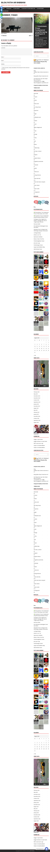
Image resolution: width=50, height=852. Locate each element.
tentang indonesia (37, 175)
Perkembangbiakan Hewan (39, 241)
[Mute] (45, 385)
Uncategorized (36, 192)
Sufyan (35, 445)
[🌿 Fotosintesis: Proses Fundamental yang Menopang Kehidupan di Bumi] (41, 19)
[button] (41, 373)
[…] (42, 46)
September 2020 (37, 420)
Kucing (35, 137)
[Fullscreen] (47, 385)
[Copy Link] (1, 22)
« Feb (35, 355)
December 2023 (37, 396)
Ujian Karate (40, 439)
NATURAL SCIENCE (37, 151)
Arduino (35, 100)
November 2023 (37, 398)
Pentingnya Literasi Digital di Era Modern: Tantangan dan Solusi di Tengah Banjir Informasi (40, 221)
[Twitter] (1, 10)
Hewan (35, 124)
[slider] (39, 784)
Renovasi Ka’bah (37, 224)
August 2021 (36, 408)
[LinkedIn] (1, 12)
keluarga (35, 134)
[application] (41, 373)
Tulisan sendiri (16, 8)
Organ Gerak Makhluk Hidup (39, 247)
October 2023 (36, 400)
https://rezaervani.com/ (43, 76)
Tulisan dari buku (4, 11)
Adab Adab (36, 93)
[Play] (35, 385)
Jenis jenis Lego (37, 243)
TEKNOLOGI (36, 171)
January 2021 (36, 414)
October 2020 (36, 418)
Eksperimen (36, 110)
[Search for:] (41, 56)
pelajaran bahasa (37, 158)
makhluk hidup (36, 147)
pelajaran (35, 154)
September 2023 (37, 402)
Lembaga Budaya (37, 232)
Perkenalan (8, 8)
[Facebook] (1, 7)
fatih (34, 443)
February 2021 (36, 412)
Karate (35, 130)
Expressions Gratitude (38, 236)
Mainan (35, 144)
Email (2, 60)
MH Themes (32, 850)
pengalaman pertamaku (38, 161)
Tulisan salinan (40, 8)
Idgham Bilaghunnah (38, 127)
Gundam (35, 120)
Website (2, 64)
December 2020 (37, 416)
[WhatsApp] (1, 15)
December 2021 (37, 406)
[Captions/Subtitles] (44, 385)
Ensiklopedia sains (37, 117)
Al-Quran (35, 96)
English (35, 113)
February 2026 (36, 391)
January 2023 (36, 404)
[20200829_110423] (16, 31)
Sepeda (35, 168)
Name (2, 57)
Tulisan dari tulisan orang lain (28, 8)
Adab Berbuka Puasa (38, 249)
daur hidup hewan (37, 107)
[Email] (1, 20)
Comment (3, 47)
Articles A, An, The (37, 234)
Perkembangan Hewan (38, 245)
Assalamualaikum (41, 445)
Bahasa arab (36, 103)
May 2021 (36, 410)
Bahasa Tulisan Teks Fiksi (39, 239)
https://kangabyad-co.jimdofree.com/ (41, 82)
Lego (35, 141)
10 (41, 16)
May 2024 (36, 394)
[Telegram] (1, 17)
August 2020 (36, 422)
